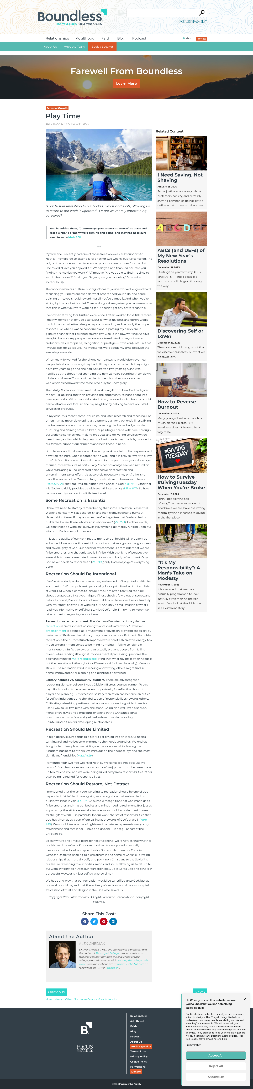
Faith (105, 38)
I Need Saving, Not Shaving (180, 177)
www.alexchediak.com (130, 964)
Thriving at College (107, 953)
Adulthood (85, 38)
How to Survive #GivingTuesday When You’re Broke (181, 482)
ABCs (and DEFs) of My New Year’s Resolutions (180, 255)
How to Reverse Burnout (176, 404)
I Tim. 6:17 (130, 488)
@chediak (112, 967)
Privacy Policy (138, 1056)
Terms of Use (138, 1051)
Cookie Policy (138, 1061)
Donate (136, 1071)
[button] (85, 921)
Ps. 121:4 (97, 562)
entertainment (56, 630)
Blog (121, 38)
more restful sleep (84, 658)
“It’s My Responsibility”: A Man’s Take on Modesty (178, 570)
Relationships (57, 38)
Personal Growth (57, 108)
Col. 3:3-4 (131, 483)
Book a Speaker (102, 46)
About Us (50, 46)
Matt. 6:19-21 (54, 483)
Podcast (139, 38)
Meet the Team (74, 46)
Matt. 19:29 (85, 755)
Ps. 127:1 (120, 522)
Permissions (137, 1066)
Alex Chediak (78, 123)
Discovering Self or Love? (180, 333)
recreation (53, 626)
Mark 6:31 (74, 237)
